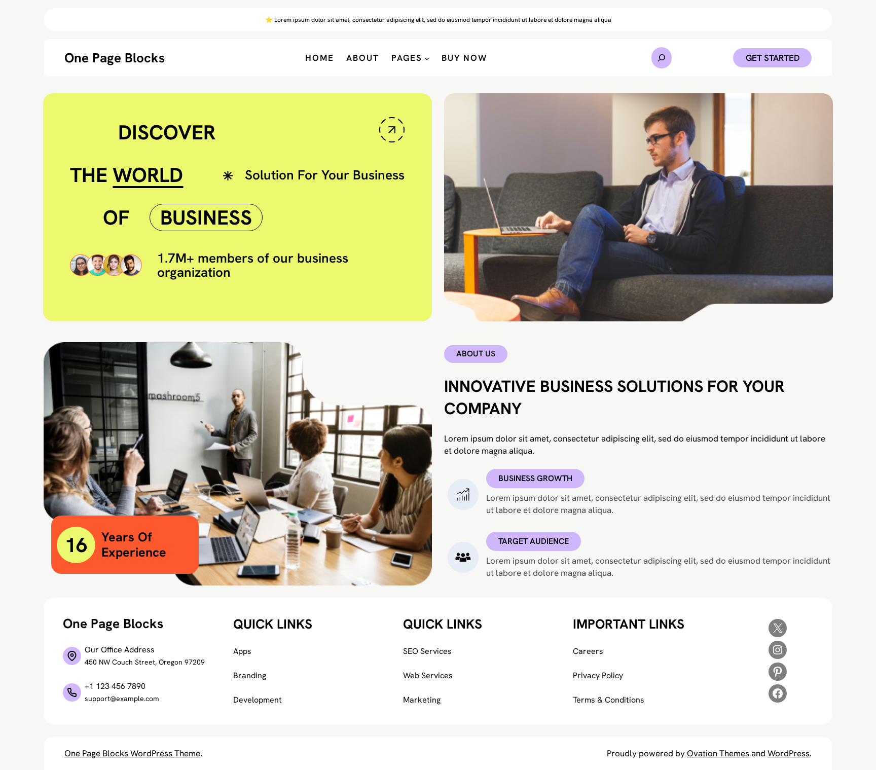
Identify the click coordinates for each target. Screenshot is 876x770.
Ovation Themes (718, 753)
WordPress (789, 753)
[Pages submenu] (426, 57)
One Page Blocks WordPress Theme (132, 753)
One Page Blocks (114, 57)
